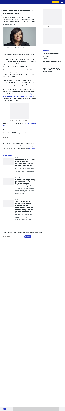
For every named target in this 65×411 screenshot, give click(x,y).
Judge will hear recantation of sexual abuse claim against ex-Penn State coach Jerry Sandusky (51, 55)
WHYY (5, 2)
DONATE (56, 2)
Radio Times (28, 96)
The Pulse (26, 94)
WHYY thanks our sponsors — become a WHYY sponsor (18, 120)
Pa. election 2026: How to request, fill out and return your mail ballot (52, 62)
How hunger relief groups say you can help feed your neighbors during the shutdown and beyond (25, 183)
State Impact (20, 96)
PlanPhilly (13, 96)
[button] (4, 408)
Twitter (11, 137)
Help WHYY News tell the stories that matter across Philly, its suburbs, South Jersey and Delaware (51, 70)
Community (6, 4)
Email (14, 137)
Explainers (13, 4)
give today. (32, 148)
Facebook (9, 137)
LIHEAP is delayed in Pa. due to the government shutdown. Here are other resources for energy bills (25, 162)
